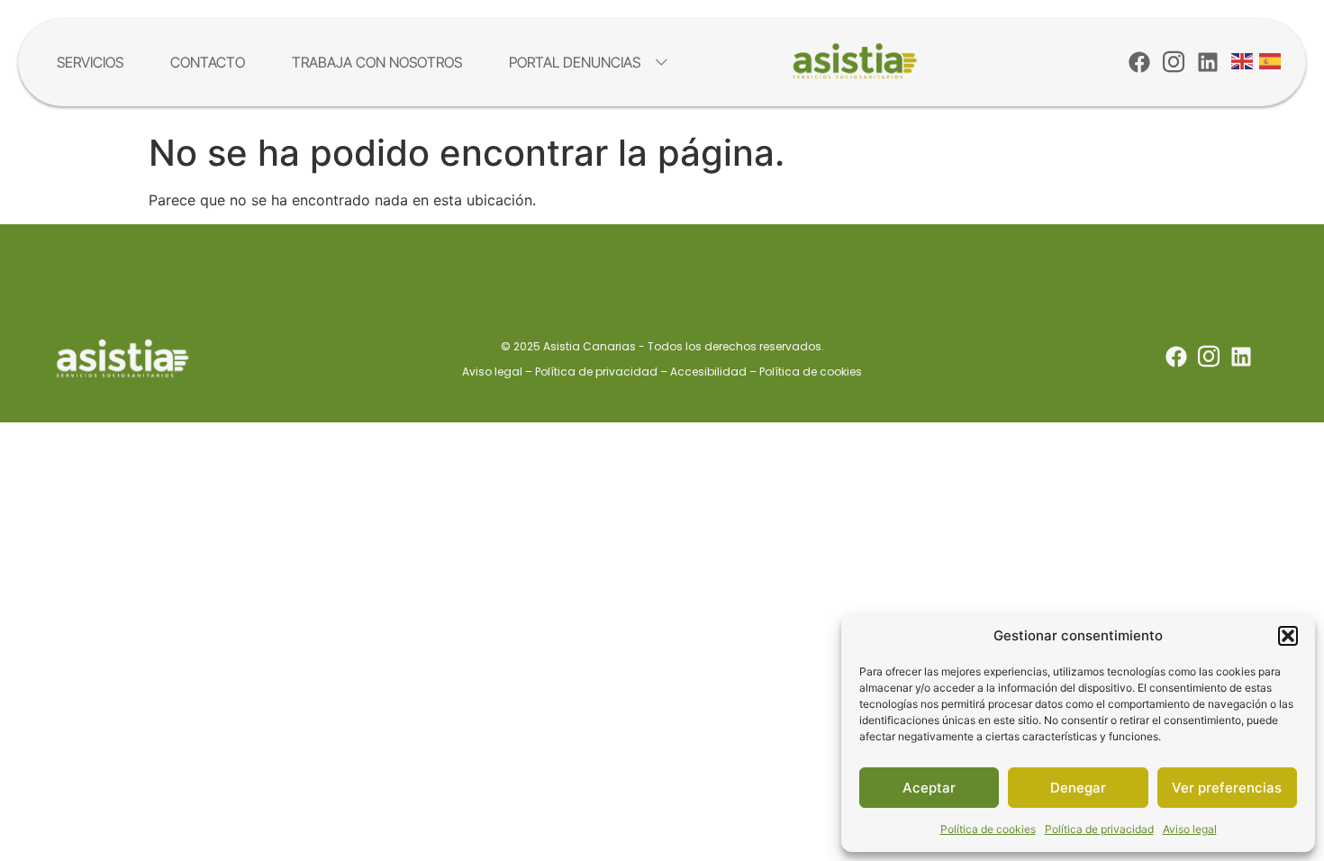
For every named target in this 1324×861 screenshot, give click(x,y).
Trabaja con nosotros (377, 62)
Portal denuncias (574, 62)
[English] (1243, 60)
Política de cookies (988, 829)
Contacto (207, 62)
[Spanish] (1271, 60)
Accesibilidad (708, 371)
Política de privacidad (1099, 829)
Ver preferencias (1227, 787)
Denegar (1078, 787)
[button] (1288, 636)
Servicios (90, 62)
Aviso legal (1190, 829)
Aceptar (929, 787)
